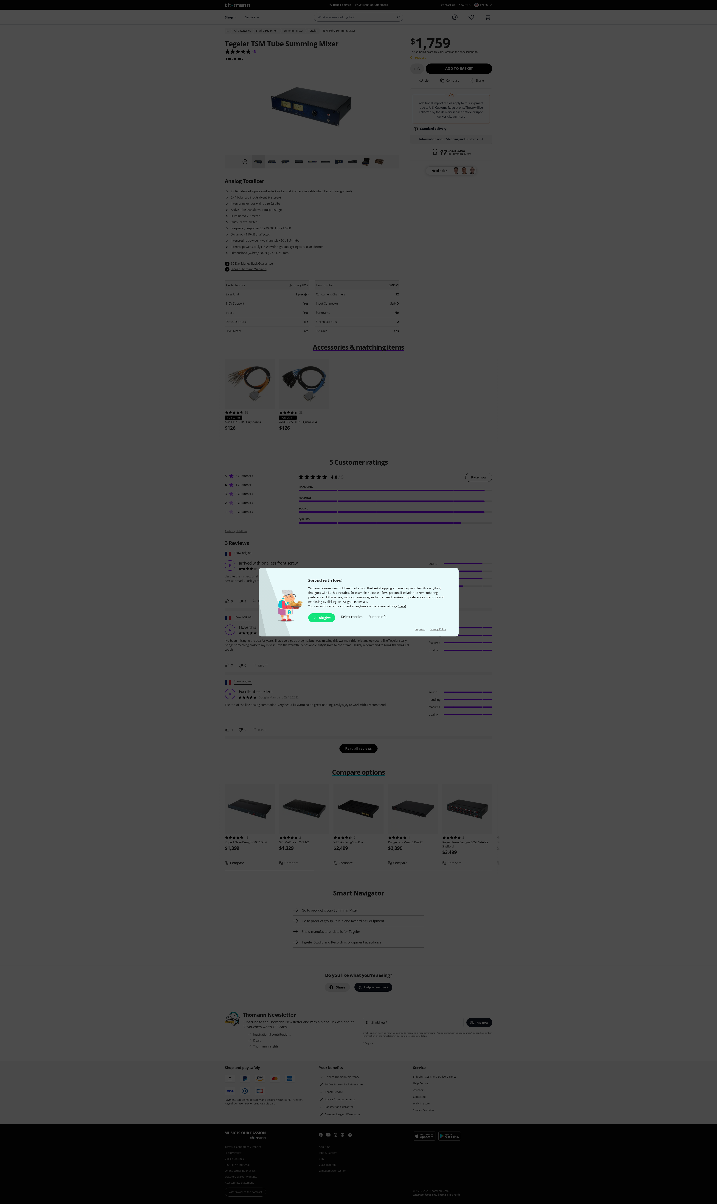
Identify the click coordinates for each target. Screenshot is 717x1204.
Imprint (420, 629)
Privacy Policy (438, 629)
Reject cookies (352, 616)
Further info (377, 616)
